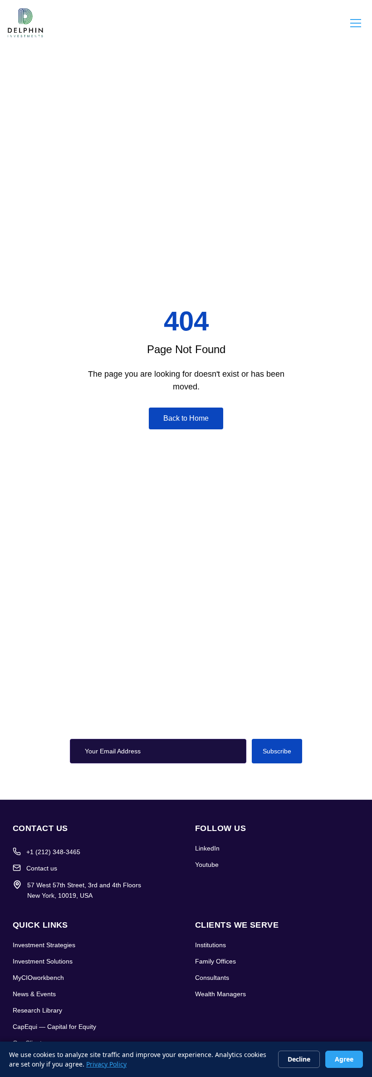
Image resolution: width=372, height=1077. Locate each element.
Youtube (207, 864)
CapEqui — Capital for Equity (54, 1026)
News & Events (34, 994)
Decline (299, 1059)
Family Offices (215, 961)
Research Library (37, 1010)
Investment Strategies (44, 945)
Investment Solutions (43, 961)
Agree (344, 1059)
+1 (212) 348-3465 (53, 852)
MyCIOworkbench (38, 977)
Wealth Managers (220, 994)
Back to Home (186, 418)
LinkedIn (207, 848)
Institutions (210, 945)
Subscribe (277, 751)
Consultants (212, 977)
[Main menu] (356, 23)
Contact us (41, 868)
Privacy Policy (106, 1064)
